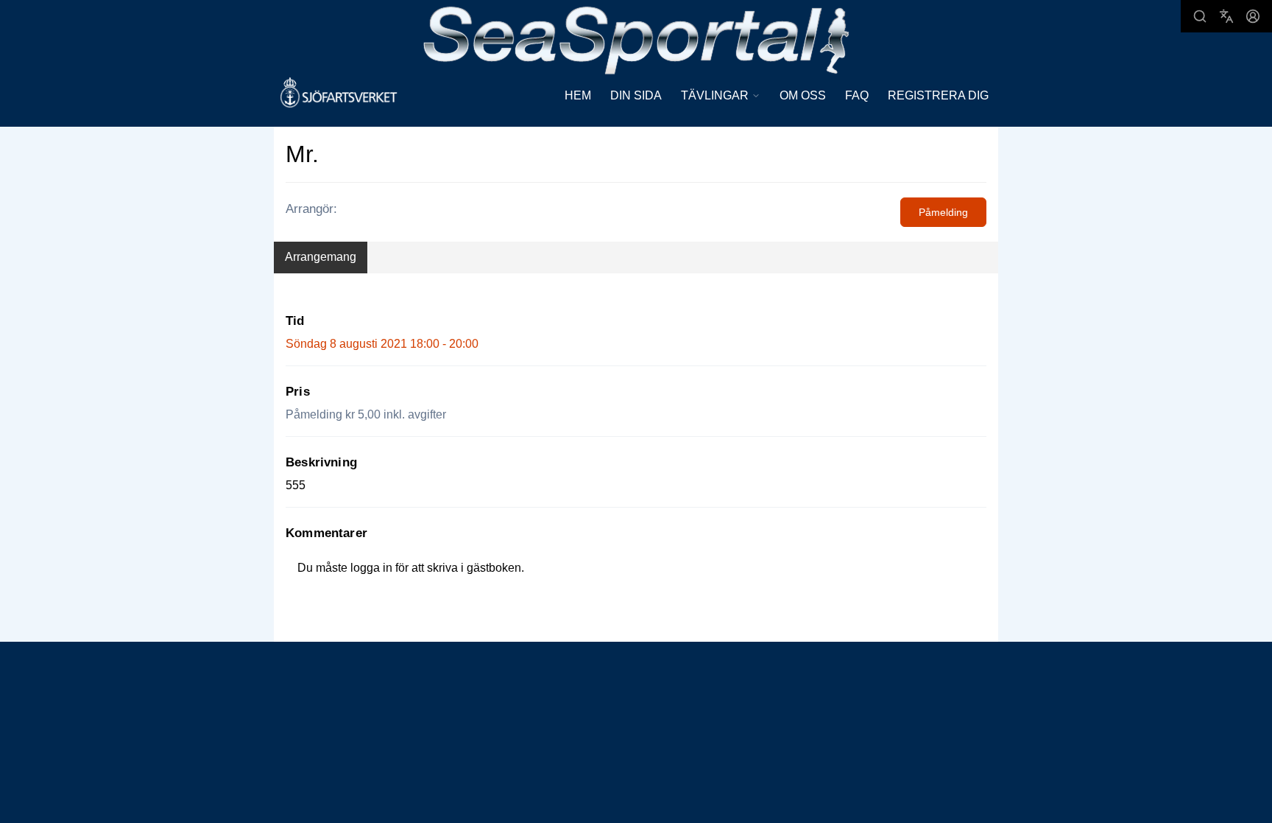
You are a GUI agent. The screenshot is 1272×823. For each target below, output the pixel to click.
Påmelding (943, 212)
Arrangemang (320, 257)
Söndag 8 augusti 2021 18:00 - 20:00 (382, 343)
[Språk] (1226, 16)
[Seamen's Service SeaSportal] (636, 38)
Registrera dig (938, 95)
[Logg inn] (1253, 16)
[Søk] (1200, 16)
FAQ (857, 95)
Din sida (636, 95)
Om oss (803, 95)
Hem (578, 95)
